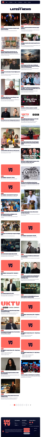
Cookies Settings (26, 433)
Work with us (10, 2)
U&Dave (16, 423)
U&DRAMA (16, 425)
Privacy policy (24, 425)
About (6, 2)
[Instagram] (32, 422)
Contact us (29, 2)
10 (26, 404)
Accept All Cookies (26, 428)
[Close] (32, 428)
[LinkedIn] (30, 422)
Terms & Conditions (24, 423)
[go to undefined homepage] (7, 424)
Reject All (26, 431)
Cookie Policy (23, 422)
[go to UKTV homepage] (3, 2)
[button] (8, 2)
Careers (25, 2)
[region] (18, 431)
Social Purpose (20, 2)
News (15, 2)
